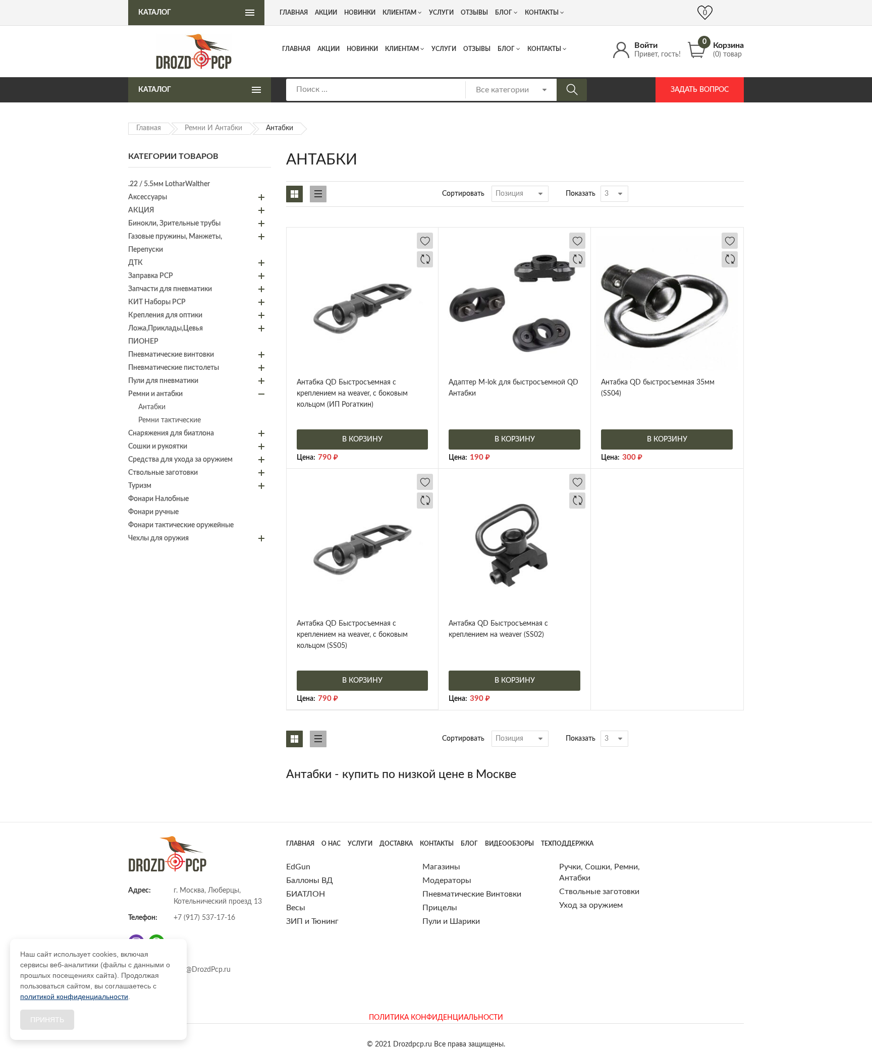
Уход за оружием (591, 905)
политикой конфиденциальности (74, 996)
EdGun (298, 867)
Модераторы (446, 880)
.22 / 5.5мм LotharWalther (169, 184)
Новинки (362, 49)
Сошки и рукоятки (157, 446)
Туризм (139, 485)
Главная (296, 49)
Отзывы (476, 49)
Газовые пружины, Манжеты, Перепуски (175, 243)
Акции (328, 49)
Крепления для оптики (165, 315)
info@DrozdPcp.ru (202, 969)
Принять (47, 1020)
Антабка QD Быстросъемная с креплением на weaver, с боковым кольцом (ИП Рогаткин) (352, 393)
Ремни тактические (169, 420)
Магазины (441, 867)
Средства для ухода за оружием (180, 459)
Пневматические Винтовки (471, 894)
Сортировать (463, 193)
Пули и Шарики (451, 921)
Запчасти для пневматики (170, 289)
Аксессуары (147, 197)
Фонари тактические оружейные (181, 525)
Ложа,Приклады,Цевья (165, 328)
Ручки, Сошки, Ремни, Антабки (599, 872)
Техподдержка (567, 844)
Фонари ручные (153, 512)
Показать (580, 193)
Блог (506, 49)
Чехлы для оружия (158, 538)
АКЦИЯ (141, 210)
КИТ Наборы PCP (157, 302)
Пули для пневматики (163, 380)
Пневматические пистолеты (173, 367)
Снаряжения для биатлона (171, 433)
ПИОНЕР (143, 341)
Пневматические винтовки (171, 354)
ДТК (135, 262)
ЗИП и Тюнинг (312, 921)
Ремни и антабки (213, 128)
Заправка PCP (150, 276)
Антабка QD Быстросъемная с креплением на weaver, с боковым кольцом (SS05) (352, 634)
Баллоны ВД (309, 880)
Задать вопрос (700, 89)
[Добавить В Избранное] (425, 241)
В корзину (362, 439)
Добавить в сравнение (425, 259)
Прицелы (439, 908)
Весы (295, 908)
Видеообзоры (509, 844)
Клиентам (402, 49)
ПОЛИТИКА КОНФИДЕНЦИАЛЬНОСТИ (436, 1017)
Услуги (443, 49)
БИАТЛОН (305, 894)
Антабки (152, 407)
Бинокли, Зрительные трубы (174, 223)
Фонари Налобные (158, 499)
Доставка (396, 844)
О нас (331, 844)
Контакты (544, 49)
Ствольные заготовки (163, 472)
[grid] (294, 194)
